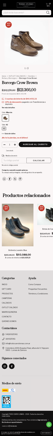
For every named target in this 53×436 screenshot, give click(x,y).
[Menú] (4, 5)
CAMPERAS (7, 298)
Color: (7, 112)
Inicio (4, 76)
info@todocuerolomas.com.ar (18, 343)
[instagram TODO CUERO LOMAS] (4, 366)
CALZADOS (7, 303)
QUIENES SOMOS (9, 321)
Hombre (31, 76)
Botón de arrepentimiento (12, 422)
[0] (48, 6)
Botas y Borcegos (9, 78)
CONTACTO (6, 317)
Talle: (5, 125)
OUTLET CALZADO (10, 307)
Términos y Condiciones (38, 294)
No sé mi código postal (10, 165)
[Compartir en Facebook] (10, 180)
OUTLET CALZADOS (17, 76)
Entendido (46, 433)
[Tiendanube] (9, 426)
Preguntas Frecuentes (37, 289)
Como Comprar (34, 284)
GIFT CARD (6, 289)
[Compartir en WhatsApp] (4, 179)
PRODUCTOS (7, 294)
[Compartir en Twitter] (15, 180)
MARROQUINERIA (9, 312)
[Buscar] (48, 13)
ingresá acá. (42, 420)
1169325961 (10, 339)
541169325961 (12, 334)
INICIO (4, 284)
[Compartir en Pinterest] (20, 180)
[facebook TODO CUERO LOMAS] (12, 366)
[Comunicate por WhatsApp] (49, 424)
